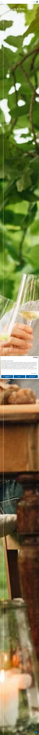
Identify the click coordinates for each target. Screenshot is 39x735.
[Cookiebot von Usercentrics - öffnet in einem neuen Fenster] (34, 357)
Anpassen (19, 376)
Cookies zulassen (32, 376)
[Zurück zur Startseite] (34, 2)
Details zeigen (33, 373)
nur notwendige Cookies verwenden (7, 376)
